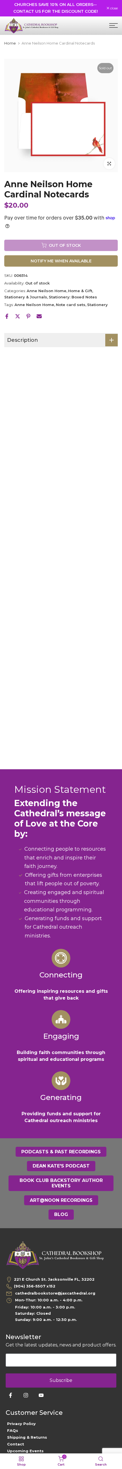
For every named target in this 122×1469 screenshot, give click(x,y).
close (113, 8)
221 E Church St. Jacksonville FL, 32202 (54, 1279)
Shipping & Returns (27, 1437)
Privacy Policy (21, 1423)
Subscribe (61, 1380)
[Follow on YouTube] (41, 1395)
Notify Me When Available (61, 261)
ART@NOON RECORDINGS (61, 1200)
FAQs (12, 1430)
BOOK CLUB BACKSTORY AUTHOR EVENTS (61, 1183)
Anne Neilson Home (46, 290)
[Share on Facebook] (6, 316)
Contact (15, 1444)
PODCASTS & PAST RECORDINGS (61, 1151)
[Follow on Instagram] (26, 1395)
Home (10, 43)
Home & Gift (80, 290)
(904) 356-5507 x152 (34, 1286)
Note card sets (70, 304)
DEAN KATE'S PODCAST (61, 1166)
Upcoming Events (25, 1451)
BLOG (61, 1214)
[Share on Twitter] (17, 316)
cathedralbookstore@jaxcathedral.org (54, 1293)
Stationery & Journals (25, 297)
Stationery (97, 304)
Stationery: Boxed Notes (73, 297)
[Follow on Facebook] (10, 1395)
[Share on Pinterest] (28, 316)
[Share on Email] (39, 316)
